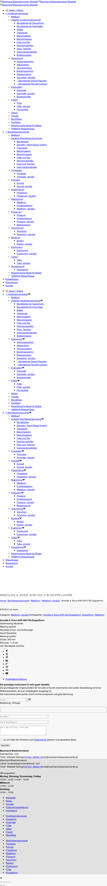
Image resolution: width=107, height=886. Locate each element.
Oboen (14, 112)
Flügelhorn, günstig (26, 196)
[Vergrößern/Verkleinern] (1, 882)
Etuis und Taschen (26, 164)
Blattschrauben (24, 55)
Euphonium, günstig (27, 253)
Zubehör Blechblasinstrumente (26, 138)
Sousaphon (22, 269)
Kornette (15, 180)
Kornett (20, 183)
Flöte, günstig (23, 106)
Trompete (21, 173)
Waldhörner (17, 199)
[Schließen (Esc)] (9, 882)
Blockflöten (16, 119)
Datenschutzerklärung (17, 807)
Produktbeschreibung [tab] (16, 679)
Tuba (19, 260)
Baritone (15, 237)
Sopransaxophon (25, 61)
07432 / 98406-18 (33, 757)
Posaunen (16, 212)
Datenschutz (40, 739)
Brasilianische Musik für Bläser (26, 125)
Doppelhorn (88, 614)
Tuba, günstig (23, 263)
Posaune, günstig (25, 221)
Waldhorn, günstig (26, 208)
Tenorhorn (22, 231)
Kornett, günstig (24, 186)
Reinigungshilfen (25, 45)
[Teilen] (7, 882)
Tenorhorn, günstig (26, 234)
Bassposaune (23, 224)
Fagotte (15, 115)
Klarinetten (16, 87)
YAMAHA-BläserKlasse (22, 128)
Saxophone (17, 58)
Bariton (20, 240)
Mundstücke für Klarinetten (30, 26)
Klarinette (21, 90)
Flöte (19, 103)
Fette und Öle (23, 42)
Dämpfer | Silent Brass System (32, 144)
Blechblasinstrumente (18, 600)
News (9, 800)
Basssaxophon (24, 74)
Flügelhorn (22, 192)
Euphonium (22, 250)
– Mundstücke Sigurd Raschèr (32, 80)
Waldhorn (21, 202)
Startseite (11, 797)
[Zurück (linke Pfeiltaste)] (1, 885)
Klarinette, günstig (26, 93)
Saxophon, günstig (26, 77)
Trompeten (16, 170)
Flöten (14, 99)
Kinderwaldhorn (24, 205)
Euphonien (16, 247)
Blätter (20, 29)
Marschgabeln (24, 35)
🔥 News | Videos (14, 10)
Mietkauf (15, 16)
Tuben (14, 256)
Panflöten (16, 122)
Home (3, 600)
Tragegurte (22, 32)
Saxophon (11, 819)
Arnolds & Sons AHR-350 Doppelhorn (62, 614)
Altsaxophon (23, 64)
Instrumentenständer (27, 51)
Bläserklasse (12, 279)
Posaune (21, 215)
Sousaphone (17, 266)
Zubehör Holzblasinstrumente (25, 19)
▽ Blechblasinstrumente (17, 131)
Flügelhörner (17, 189)
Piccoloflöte (22, 109)
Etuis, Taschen (24, 48)
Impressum (11, 810)
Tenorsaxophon (24, 67)
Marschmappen (24, 39)
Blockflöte (11, 835)
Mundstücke (23, 141)
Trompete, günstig (25, 176)
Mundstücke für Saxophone (30, 23)
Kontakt (9, 285)
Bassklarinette (24, 96)
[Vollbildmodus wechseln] (4, 882)
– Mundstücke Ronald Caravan (32, 83)
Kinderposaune (24, 218)
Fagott (9, 832)
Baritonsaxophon (25, 71)
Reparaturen (12, 282)
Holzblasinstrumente (16, 816)
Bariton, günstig (24, 244)
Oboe (9, 828)
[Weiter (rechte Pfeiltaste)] (4, 885)
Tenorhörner (17, 228)
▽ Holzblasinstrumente (17, 13)
